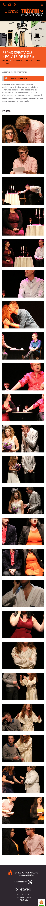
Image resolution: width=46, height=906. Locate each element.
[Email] (10, 5)
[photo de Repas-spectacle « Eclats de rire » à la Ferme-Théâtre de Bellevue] (23, 129)
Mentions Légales (24, 897)
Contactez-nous (20, 881)
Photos (29, 61)
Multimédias (17, 61)
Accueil (5, 61)
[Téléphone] (4, 5)
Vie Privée (24, 900)
